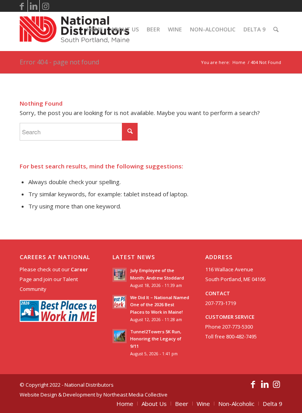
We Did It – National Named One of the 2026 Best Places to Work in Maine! (159, 304)
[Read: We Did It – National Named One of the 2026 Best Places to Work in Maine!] (119, 302)
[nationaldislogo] (74, 29)
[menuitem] (95, 29)
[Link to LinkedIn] (33, 6)
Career (79, 269)
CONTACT (217, 293)
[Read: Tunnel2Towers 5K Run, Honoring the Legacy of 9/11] (119, 336)
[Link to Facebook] (22, 6)
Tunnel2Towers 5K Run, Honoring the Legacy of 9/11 (155, 339)
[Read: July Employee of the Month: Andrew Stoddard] (119, 275)
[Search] (275, 29)
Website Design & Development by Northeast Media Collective (94, 394)
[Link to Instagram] (46, 6)
